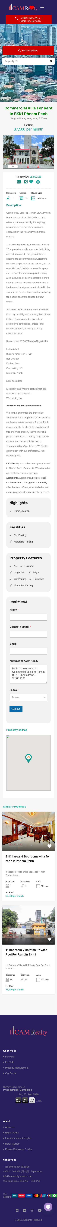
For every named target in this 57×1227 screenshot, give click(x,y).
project (35, 477)
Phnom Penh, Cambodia (17, 1088)
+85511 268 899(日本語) (30, 21)
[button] (32, 763)
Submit (16, 708)
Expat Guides (12, 1132)
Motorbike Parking (23, 541)
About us (9, 1127)
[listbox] (28, 697)
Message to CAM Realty (24, 660)
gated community (38, 482)
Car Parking (20, 535)
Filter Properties (30, 50)
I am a (14, 690)
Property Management (16, 1068)
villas (9, 487)
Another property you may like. (24, 405)
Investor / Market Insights (18, 1138)
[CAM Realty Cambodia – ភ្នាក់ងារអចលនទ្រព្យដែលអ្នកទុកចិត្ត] (28, 1032)
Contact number (20, 626)
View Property (28, 843)
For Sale (9, 1062)
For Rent (9, 1056)
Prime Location (21, 511)
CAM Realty (12, 463)
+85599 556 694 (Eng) (30, 18)
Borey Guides (12, 1143)
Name (14, 609)
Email (13, 643)
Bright (36, 572)
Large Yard (19, 572)
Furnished (39, 579)
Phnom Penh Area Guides (18, 1149)
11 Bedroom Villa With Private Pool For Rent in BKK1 (26, 952)
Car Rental (10, 1073)
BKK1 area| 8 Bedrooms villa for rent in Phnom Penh (28, 859)
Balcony (29, 566)
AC (15, 566)
